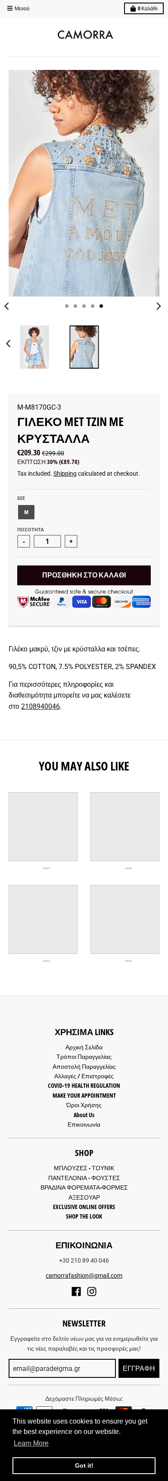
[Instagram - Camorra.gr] (92, 1291)
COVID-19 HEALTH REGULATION (84, 1085)
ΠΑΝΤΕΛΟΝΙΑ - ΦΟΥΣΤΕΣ (84, 1178)
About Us (84, 1115)
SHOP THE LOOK (84, 1216)
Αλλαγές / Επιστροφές (84, 1076)
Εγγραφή (139, 1368)
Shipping (65, 473)
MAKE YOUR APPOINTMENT (84, 1095)
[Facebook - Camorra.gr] (76, 1291)
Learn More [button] (31, 1443)
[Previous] (9, 343)
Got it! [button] (84, 1465)
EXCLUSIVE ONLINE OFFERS (84, 1207)
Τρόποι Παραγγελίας (84, 1056)
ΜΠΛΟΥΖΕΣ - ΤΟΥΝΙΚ (84, 1168)
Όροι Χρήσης (84, 1105)
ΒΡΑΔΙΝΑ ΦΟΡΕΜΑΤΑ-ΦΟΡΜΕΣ (84, 1187)
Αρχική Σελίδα (84, 1047)
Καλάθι (148, 8)
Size (21, 498)
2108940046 (40, 706)
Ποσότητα (30, 529)
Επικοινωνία (84, 1124)
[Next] (158, 306)
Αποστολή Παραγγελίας (84, 1066)
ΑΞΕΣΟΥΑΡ (84, 1197)
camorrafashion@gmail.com (84, 1275)
